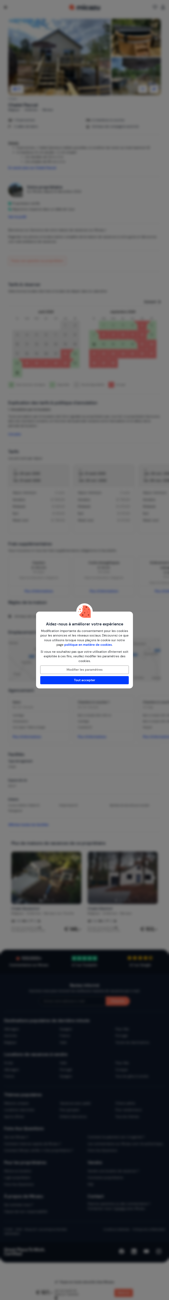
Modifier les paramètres (85, 670)
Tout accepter (84, 680)
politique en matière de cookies (88, 645)
